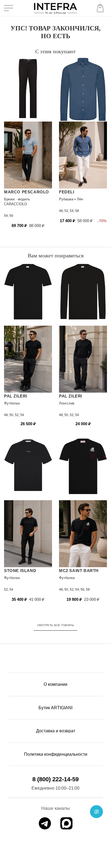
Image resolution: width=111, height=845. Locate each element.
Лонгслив (66, 403)
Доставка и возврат (55, 731)
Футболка (12, 403)
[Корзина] (101, 8)
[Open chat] (96, 811)
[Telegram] (45, 823)
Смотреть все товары (55, 625)
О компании (55, 684)
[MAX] (66, 823)
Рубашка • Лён (71, 199)
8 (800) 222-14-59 (55, 779)
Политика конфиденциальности (55, 754)
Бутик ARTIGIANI (55, 707)
